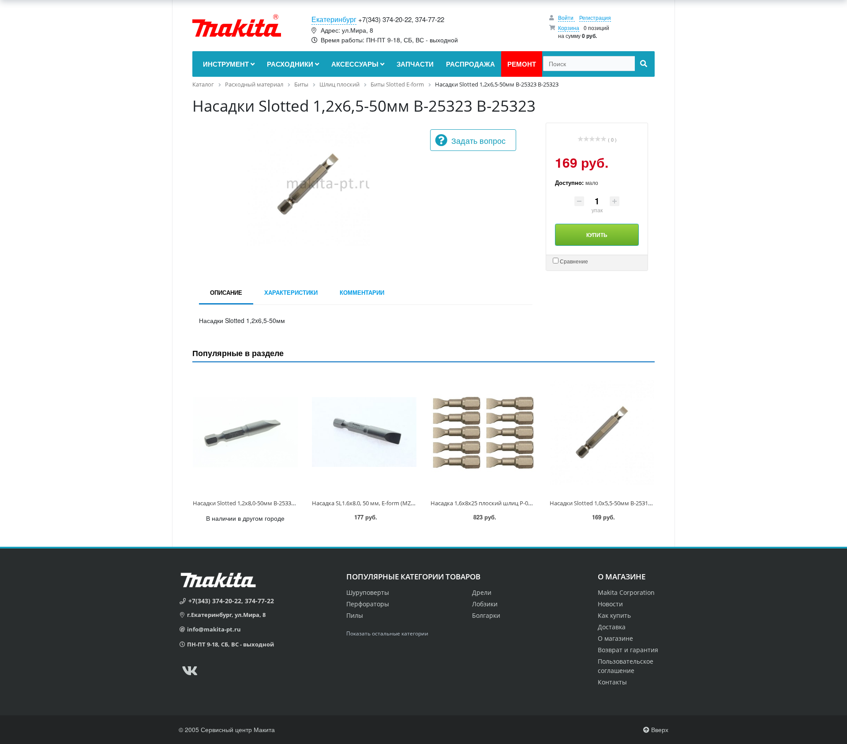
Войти (566, 17)
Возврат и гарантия (628, 650)
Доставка (612, 627)
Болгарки (486, 615)
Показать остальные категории (387, 633)
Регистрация (595, 17)
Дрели (481, 592)
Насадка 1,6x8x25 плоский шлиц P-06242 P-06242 (496, 503)
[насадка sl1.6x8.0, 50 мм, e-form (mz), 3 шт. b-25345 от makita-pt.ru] (364, 432)
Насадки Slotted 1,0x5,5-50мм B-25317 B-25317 (611, 503)
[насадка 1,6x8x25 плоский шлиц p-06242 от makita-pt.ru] (483, 432)
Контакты (612, 682)
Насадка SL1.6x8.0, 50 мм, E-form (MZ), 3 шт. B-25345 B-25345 (392, 503)
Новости (610, 604)
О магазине (615, 638)
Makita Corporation (626, 592)
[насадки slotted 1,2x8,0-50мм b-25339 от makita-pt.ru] (245, 432)
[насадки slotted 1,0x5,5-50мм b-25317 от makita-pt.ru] (602, 432)
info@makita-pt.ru (214, 629)
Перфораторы (367, 604)
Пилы (354, 615)
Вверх (658, 729)
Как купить (614, 615)
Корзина (568, 27)
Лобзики (485, 604)
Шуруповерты (367, 592)
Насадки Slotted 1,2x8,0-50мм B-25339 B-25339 (254, 503)
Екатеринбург (333, 19)
